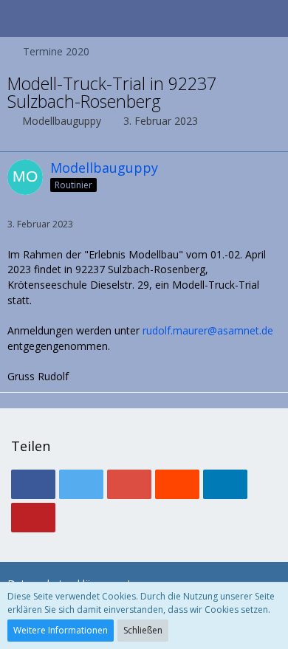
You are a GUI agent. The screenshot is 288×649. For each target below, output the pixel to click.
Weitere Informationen (60, 630)
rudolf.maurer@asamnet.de (208, 330)
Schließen (142, 630)
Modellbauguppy (61, 121)
